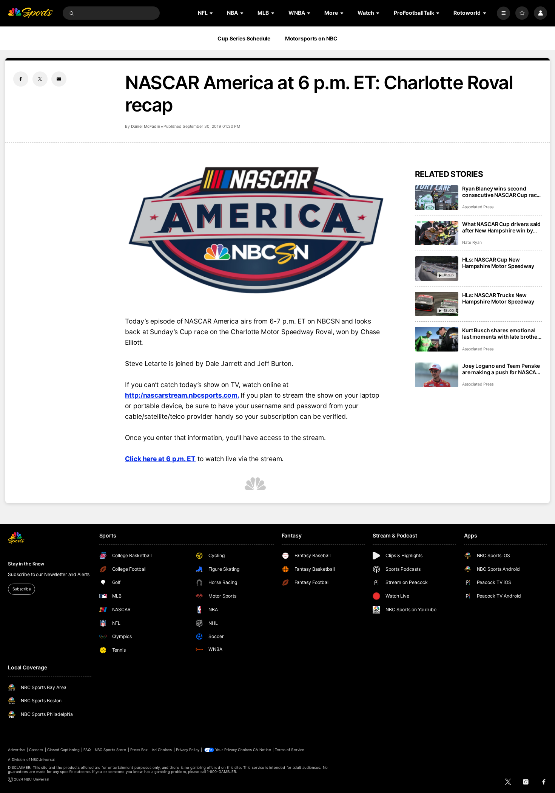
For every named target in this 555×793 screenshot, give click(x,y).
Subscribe (21, 589)
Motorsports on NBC (311, 38)
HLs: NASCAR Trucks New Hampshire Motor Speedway (498, 298)
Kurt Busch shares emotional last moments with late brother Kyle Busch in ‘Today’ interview (501, 333)
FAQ (87, 750)
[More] (503, 13)
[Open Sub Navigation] (212, 13)
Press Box (139, 750)
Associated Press (477, 206)
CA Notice (262, 750)
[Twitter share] (40, 79)
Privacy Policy (187, 750)
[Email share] (58, 79)
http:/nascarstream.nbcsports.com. (182, 395)
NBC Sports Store (110, 750)
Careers (36, 750)
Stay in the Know (26, 564)
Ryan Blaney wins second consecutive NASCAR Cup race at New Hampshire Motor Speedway (501, 191)
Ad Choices (162, 750)
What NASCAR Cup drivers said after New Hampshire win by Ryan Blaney (501, 227)
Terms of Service (289, 750)
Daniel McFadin (145, 126)
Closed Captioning (63, 750)
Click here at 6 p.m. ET (160, 459)
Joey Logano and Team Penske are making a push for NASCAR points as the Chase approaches (501, 368)
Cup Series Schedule (243, 38)
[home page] (30, 13)
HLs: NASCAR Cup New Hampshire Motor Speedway (498, 262)
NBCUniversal (43, 759)
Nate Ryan (472, 242)
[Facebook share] (20, 79)
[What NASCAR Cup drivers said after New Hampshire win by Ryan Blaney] (436, 233)
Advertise (16, 750)
